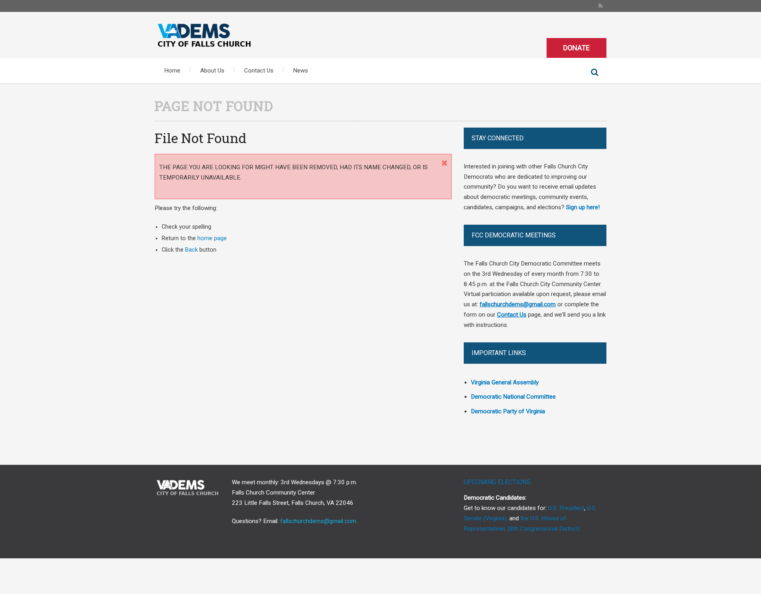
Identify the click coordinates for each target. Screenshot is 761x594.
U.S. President (566, 508)
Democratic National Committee (513, 396)
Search (594, 72)
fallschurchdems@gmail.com (318, 521)
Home (172, 70)
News (300, 70)
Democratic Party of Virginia (508, 411)
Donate (576, 48)
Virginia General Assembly (505, 382)
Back (191, 249)
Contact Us (258, 70)
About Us (212, 70)
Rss (600, 6)
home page (212, 238)
